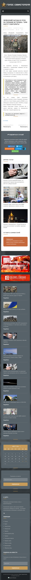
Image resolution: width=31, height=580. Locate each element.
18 (8, 459)
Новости (17, 28)
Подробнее (6, 298)
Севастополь (7, 526)
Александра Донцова (9, 29)
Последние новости (9, 538)
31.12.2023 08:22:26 (8, 28)
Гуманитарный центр (9, 533)
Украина (21, 28)
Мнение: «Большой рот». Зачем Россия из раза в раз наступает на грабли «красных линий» (14, 225)
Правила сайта (8, 540)
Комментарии (8, 545)
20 (15, 459)
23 (26, 459)
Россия (6, 521)
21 (19, 459)
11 (8, 456)
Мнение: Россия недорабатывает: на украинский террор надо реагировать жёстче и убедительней (13, 182)
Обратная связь (8, 548)
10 (5, 456)
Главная (6, 536)
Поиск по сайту (8, 543)
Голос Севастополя (23, 574)
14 (19, 456)
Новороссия (7, 528)
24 (5, 461)
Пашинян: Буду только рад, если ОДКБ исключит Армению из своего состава (13, 205)
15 (22, 456)
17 (5, 459)
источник (5, 120)
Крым (6, 524)
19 (12, 459)
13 (15, 456)
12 (12, 456)
